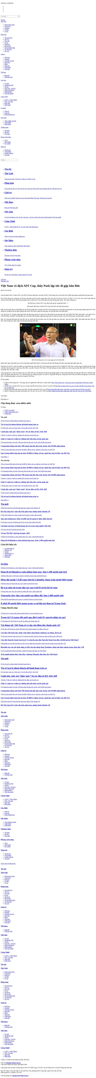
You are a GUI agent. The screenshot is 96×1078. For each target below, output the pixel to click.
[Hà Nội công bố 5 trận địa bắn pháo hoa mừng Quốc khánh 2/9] (20, 508)
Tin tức (3, 20)
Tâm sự (6, 111)
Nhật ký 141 (8, 550)
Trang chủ (4, 863)
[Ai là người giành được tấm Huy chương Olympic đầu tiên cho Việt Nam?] (23, 651)
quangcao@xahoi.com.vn (20, 1075)
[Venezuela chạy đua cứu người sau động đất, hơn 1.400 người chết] (21, 591)
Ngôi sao (7, 57)
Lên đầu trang (11, 863)
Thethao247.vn (9, 553)
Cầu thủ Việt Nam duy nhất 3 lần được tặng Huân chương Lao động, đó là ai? (31, 633)
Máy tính (7, 103)
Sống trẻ (3, 147)
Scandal (6, 59)
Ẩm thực (7, 130)
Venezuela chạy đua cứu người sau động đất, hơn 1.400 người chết (32, 595)
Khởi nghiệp (8, 92)
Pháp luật (3, 34)
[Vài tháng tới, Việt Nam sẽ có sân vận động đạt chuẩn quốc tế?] (20, 621)
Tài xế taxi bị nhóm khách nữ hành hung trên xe (19, 424)
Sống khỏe (7, 124)
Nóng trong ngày (9, 24)
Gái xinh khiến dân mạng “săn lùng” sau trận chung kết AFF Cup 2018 (69, 389)
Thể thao (3, 72)
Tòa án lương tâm (9, 48)
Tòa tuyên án (8, 38)
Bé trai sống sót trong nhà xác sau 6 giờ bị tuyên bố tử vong (29, 587)
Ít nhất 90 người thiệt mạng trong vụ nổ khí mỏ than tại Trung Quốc (33, 603)
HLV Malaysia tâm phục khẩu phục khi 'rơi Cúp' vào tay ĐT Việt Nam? (70, 391)
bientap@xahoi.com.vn (13, 1063)
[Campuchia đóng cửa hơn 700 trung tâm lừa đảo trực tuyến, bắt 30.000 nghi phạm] (26, 442)
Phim (6, 64)
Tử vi (6, 140)
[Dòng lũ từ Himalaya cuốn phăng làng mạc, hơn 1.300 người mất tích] (22, 537)
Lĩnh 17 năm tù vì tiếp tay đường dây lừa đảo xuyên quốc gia (24, 439)
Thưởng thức (5, 127)
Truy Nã (6, 41)
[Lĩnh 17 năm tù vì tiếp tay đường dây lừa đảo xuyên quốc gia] (20, 435)
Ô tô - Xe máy (8, 101)
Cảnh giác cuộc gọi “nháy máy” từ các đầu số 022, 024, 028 (24, 432)
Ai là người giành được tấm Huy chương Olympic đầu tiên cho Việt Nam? (29, 654)
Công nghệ (7, 555)
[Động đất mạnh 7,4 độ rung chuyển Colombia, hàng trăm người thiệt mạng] (24, 576)
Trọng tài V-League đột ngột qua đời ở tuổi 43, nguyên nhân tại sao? (33, 617)
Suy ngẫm (7, 143)
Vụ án (6, 31)
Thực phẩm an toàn (10, 121)
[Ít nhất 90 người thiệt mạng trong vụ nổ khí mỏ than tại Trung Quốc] (21, 599)
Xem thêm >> (5, 457)
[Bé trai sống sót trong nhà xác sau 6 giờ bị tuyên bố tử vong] (19, 583)
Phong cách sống (6, 137)
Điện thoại (7, 105)
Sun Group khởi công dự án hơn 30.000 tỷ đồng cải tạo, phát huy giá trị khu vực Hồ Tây (35, 453)
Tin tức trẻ (7, 150)
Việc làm (3, 80)
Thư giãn (7, 134)
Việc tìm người (8, 93)
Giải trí (3, 54)
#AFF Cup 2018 (9, 410)
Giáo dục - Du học (10, 88)
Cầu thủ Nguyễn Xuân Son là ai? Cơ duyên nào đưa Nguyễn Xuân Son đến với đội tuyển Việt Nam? (40, 640)
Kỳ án (6, 43)
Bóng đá (7, 75)
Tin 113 (6, 39)
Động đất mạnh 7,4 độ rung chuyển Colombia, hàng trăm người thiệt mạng (36, 579)
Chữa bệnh (7, 122)
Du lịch (6, 132)
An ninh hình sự (9, 548)
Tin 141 (6, 51)
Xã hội (6, 552)
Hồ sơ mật (7, 46)
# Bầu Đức (7, 413)
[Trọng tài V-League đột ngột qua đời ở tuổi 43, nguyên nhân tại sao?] (22, 613)
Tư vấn (6, 83)
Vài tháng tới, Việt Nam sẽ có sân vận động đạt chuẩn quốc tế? (30, 625)
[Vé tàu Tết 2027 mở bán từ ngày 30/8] (13, 529)
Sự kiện (4, 564)
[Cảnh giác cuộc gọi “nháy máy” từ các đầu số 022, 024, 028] (19, 428)
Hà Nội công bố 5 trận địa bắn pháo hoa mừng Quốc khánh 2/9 (25, 511)
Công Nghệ (4, 97)
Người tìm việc (8, 85)
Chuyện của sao (9, 61)
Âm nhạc (7, 66)
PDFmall (7, 557)
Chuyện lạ (7, 26)
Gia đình (3, 108)
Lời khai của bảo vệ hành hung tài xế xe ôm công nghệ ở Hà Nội (26, 526)
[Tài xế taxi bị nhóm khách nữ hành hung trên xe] (16, 421)
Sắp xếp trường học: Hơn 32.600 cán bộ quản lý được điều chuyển (26, 519)
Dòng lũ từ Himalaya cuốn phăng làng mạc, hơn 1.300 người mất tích (28, 540)
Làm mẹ (6, 113)
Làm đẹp (7, 69)
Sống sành (7, 142)
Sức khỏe (3, 118)
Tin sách (6, 155)
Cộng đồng (7, 151)
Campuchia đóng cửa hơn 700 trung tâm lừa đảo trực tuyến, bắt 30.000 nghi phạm (33, 446)
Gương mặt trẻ (8, 153)
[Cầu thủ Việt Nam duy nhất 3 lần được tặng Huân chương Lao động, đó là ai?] (24, 629)
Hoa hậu (7, 62)
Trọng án (7, 44)
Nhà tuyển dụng (9, 90)
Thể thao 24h (8, 77)
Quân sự (7, 28)
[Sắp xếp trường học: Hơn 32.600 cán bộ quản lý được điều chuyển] (21, 515)
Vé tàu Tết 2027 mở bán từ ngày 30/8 (15, 533)
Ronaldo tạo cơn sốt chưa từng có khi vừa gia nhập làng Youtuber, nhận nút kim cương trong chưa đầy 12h (42, 647)
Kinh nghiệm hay (9, 114)
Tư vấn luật (7, 49)
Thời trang (7, 67)
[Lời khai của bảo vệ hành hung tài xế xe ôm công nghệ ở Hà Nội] (21, 522)
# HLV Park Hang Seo (11, 412)
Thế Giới (3, 21)
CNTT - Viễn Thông (10, 100)
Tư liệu (6, 30)
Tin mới (4, 504)
